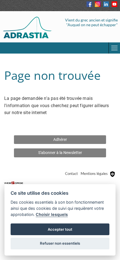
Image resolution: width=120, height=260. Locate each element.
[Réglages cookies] (112, 174)
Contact (71, 173)
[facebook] (89, 4)
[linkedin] (106, 4)
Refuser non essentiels (60, 243)
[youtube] (114, 4)
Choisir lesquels (52, 214)
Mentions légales (94, 173)
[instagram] (97, 4)
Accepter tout (60, 229)
